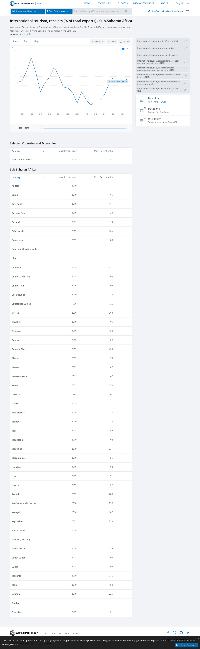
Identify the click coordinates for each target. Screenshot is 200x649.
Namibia (16, 466)
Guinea (15, 367)
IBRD (47, 633)
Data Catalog (177, 11)
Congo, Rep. (18, 285)
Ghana (15, 358)
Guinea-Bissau (19, 376)
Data (39, 3)
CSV (150, 102)
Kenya (15, 385)
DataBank (156, 11)
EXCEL (163, 102)
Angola (15, 185)
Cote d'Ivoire (18, 294)
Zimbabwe (17, 612)
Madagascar (18, 412)
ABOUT (164, 3)
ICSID (75, 633)
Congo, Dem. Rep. (21, 276)
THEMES (122, 3)
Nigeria (15, 485)
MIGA (67, 633)
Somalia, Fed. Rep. (21, 539)
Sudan (15, 566)
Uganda (16, 593)
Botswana (17, 203)
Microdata (166, 11)
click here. (14, 644)
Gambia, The (18, 349)
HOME (87, 3)
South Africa (18, 548)
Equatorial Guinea (21, 303)
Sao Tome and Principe (24, 503)
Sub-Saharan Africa (22, 159)
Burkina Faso (18, 212)
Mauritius (17, 448)
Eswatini (16, 321)
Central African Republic (25, 249)
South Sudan (18, 557)
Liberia (15, 403)
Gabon (15, 340)
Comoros (16, 267)
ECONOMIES (104, 3)
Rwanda (16, 494)
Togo (14, 584)
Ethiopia (16, 331)
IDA (53, 633)
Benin (15, 194)
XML (156, 102)
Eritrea (15, 312)
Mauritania (17, 439)
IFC (60, 633)
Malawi (15, 421)
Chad (14, 258)
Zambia (16, 602)
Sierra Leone (18, 530)
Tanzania (16, 575)
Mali (14, 430)
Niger (15, 476)
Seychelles (17, 521)
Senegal (16, 512)
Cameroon (17, 240)
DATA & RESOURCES (143, 3)
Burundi (16, 222)
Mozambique (19, 457)
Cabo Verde (18, 231)
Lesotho (16, 394)
